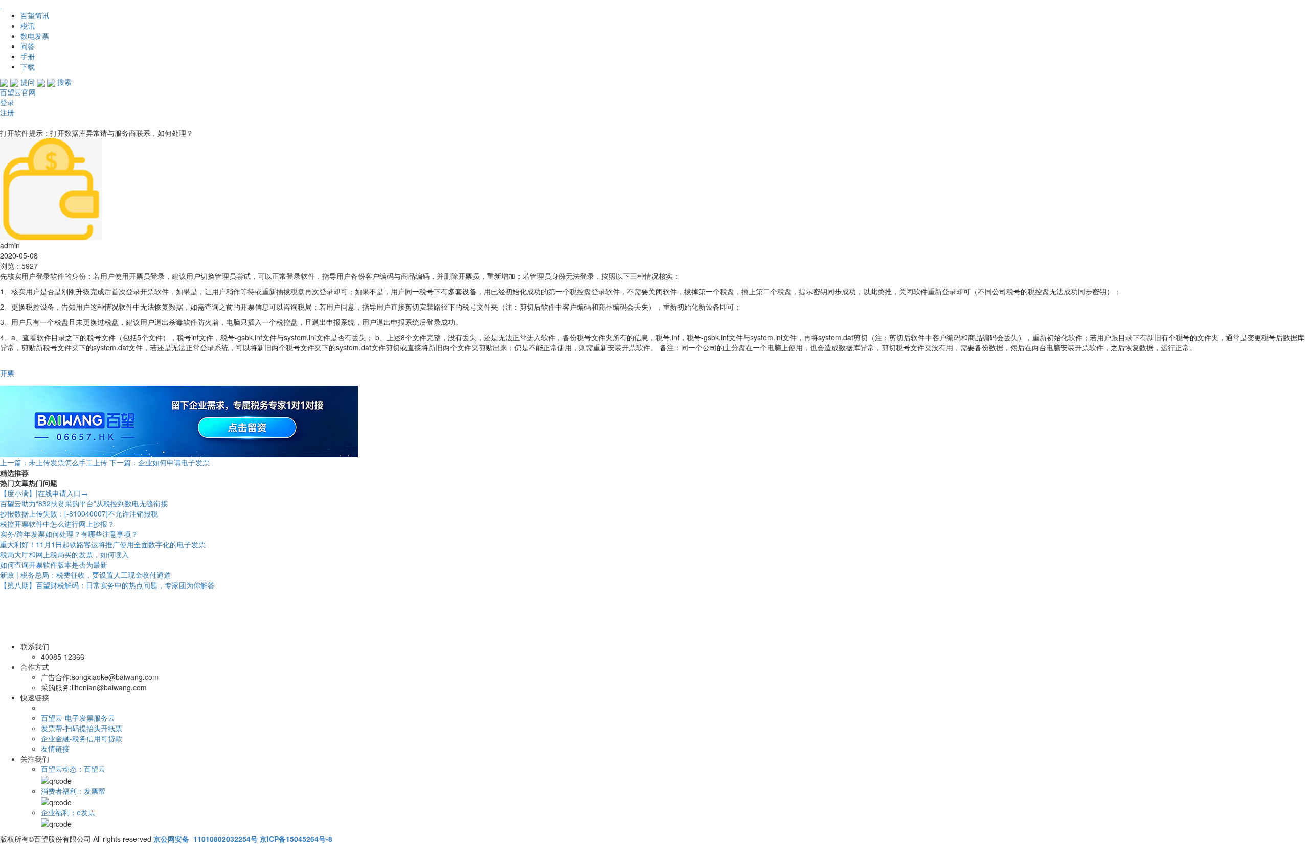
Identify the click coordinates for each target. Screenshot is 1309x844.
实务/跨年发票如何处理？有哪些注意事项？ (69, 534)
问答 (27, 46)
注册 (7, 112)
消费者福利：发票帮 (73, 791)
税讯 (27, 25)
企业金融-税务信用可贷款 (81, 738)
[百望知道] (51, 5)
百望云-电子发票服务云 (78, 718)
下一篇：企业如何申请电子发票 (159, 462)
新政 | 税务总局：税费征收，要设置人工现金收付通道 (85, 575)
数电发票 (34, 36)
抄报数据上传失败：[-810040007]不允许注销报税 (79, 513)
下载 (27, 66)
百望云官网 (18, 92)
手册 (27, 56)
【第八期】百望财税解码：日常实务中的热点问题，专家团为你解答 (107, 585)
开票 (7, 373)
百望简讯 (34, 15)
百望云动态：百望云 (73, 769)
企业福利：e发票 (68, 812)
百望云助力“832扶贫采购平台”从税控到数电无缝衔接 (84, 503)
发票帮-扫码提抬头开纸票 (81, 728)
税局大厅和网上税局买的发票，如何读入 (64, 554)
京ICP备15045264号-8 (296, 839)
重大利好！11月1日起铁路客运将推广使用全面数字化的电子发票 (103, 544)
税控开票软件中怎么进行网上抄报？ (57, 524)
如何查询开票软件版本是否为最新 (53, 564)
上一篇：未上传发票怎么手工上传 (53, 462)
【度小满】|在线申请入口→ (44, 493)
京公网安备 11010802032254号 (205, 839)
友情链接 (55, 748)
